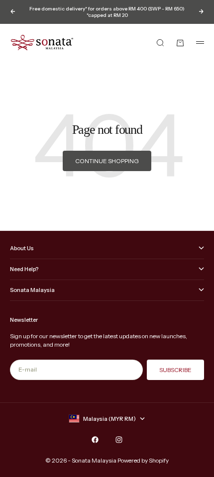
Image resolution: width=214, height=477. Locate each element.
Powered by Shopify (143, 460)
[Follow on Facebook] (95, 440)
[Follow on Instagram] (119, 440)
